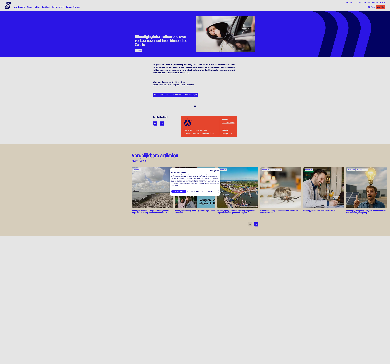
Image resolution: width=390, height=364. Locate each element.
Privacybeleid (214, 171)
